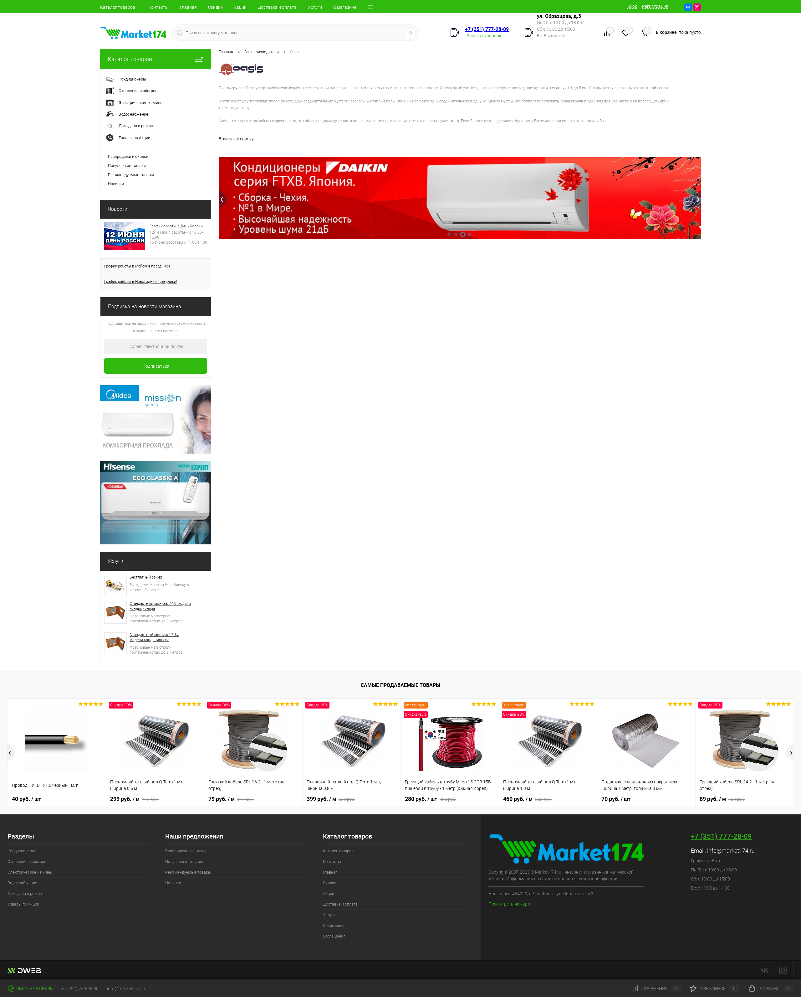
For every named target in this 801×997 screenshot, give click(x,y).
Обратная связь (34, 988)
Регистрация (655, 6)
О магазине (344, 7)
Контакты (158, 7)
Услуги (315, 7)
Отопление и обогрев (27, 861)
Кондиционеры (21, 851)
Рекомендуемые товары (131, 174)
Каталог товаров (117, 7)
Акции (240, 7)
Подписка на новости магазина (144, 306)
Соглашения (334, 936)
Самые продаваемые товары (400, 685)
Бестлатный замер (146, 577)
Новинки (116, 183)
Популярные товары (127, 165)
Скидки (215, 7)
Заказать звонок (484, 35)
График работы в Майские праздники (137, 266)
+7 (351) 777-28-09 (487, 29)
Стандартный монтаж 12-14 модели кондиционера (154, 637)
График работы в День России (176, 226)
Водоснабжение (22, 882)
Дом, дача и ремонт (26, 893)
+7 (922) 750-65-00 (80, 988)
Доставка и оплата (277, 7)
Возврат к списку (236, 138)
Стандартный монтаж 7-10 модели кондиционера (160, 606)
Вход (632, 6)
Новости (117, 209)
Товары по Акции (23, 904)
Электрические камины (30, 872)
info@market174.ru (731, 850)
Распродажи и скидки (128, 156)
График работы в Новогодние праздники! (140, 281)
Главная (188, 7)
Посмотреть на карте (509, 903)
